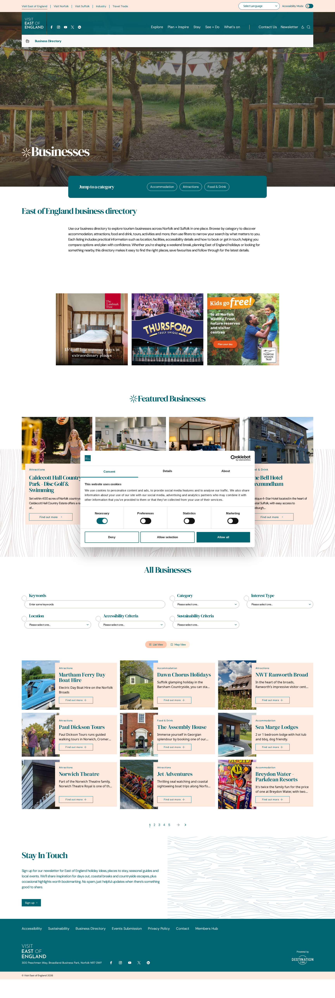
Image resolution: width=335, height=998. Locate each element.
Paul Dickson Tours (82, 727)
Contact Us (268, 27)
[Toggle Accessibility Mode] (309, 6)
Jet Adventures (175, 774)
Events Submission (127, 928)
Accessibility (32, 928)
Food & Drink (217, 187)
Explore (157, 27)
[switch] (145, 521)
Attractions (191, 187)
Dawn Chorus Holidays (184, 674)
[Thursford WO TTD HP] (168, 329)
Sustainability (58, 928)
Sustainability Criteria (195, 616)
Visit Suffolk (82, 6)
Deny (111, 537)
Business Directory (91, 928)
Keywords (37, 595)
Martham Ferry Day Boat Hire (82, 677)
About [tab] (225, 471)
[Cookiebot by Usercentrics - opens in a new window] (233, 458)
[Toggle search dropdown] (308, 27)
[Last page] (185, 825)
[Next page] (178, 825)
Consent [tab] (109, 471)
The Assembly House (181, 727)
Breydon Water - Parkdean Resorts (277, 777)
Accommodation (162, 187)
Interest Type (262, 595)
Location (36, 616)
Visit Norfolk (61, 6)
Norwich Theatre (79, 774)
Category (185, 595)
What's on (232, 27)
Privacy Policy (159, 928)
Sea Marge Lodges (277, 727)
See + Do (212, 27)
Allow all (223, 537)
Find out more (49, 517)
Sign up (30, 902)
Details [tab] (167, 471)
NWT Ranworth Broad (282, 674)
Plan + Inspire (178, 27)
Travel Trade (120, 6)
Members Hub (206, 928)
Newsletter (289, 27)
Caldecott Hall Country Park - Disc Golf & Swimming (55, 483)
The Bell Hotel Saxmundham (266, 480)
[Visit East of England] (34, 23)
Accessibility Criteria (120, 616)
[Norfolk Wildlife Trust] (243, 329)
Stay (197, 27)
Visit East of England (34, 6)
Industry (101, 6)
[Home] (27, 41)
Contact (182, 928)
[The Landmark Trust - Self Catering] (92, 329)
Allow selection (167, 537)
